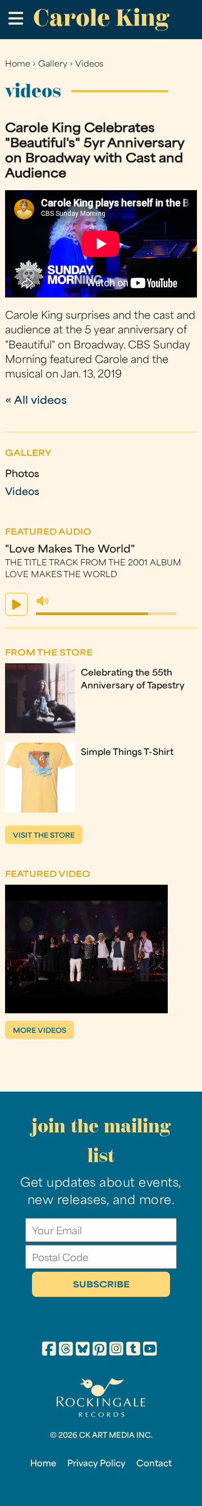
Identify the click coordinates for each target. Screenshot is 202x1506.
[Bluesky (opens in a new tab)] (83, 1350)
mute (42, 601)
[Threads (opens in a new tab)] (66, 1350)
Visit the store (44, 836)
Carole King (101, 17)
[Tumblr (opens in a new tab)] (133, 1350)
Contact (154, 1464)
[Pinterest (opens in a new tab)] (100, 1350)
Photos (22, 474)
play (16, 604)
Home (17, 64)
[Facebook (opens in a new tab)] (49, 1350)
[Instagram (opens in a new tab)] (116, 1350)
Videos (89, 64)
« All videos (36, 401)
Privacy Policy (96, 1464)
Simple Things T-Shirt (127, 752)
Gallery (52, 64)
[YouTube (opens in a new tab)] (150, 1350)
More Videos (39, 1031)
